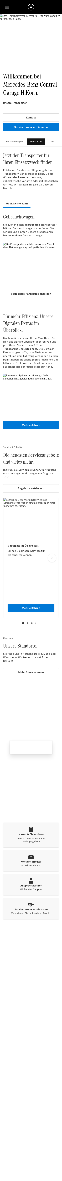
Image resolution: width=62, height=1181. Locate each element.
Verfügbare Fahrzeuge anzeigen (31, 294)
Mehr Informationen (31, 672)
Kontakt (31, 117)
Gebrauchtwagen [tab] (17, 203)
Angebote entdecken (31, 488)
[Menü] (7, 7)
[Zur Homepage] (31, 7)
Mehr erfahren (31, 425)
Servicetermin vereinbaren (31, 127)
